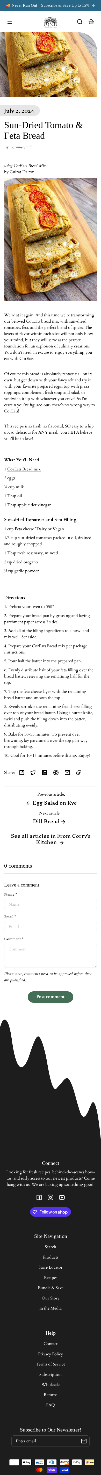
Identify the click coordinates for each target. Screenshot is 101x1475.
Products (50, 1257)
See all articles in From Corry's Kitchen (50, 839)
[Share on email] (67, 772)
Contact (50, 1344)
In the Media (50, 1308)
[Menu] (10, 21)
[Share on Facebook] (21, 772)
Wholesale (50, 1384)
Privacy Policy (50, 1354)
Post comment (50, 997)
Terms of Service (50, 1364)
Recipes (50, 1278)
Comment (13, 939)
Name (10, 894)
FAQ (50, 1405)
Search (50, 1247)
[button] (79, 21)
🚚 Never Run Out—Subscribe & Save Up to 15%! (48, 5)
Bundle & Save (50, 1288)
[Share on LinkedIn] (44, 772)
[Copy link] (78, 772)
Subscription (50, 1374)
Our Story (51, 1298)
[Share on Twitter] (33, 772)
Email (10, 916)
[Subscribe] (84, 1441)
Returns (50, 1395)
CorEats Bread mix (24, 469)
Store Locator (50, 1267)
